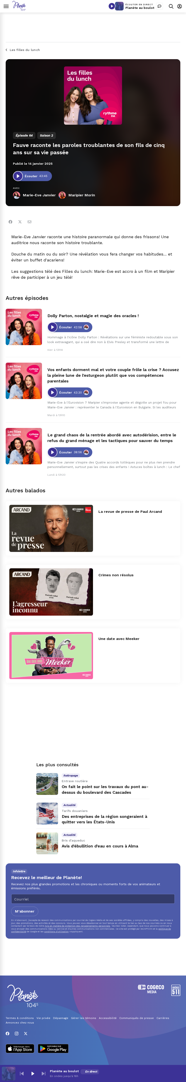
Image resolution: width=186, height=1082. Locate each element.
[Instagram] (16, 1033)
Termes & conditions (20, 1018)
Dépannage (60, 1018)
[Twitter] (20, 222)
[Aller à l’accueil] (19, 9)
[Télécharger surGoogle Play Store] (53, 1049)
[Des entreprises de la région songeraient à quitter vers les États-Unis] (47, 813)
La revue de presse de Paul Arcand (130, 511)
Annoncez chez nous (20, 1022)
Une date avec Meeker (119, 639)
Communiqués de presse (136, 1018)
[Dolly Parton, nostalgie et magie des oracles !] (24, 327)
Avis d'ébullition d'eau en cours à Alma (100, 846)
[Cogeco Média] (151, 992)
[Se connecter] (179, 6)
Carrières (163, 1018)
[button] (21, 1073)
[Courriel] (29, 222)
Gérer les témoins (83, 1018)
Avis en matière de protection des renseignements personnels (77, 926)
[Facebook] (10, 222)
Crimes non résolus (116, 575)
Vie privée (43, 1018)
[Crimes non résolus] (51, 592)
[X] (25, 1033)
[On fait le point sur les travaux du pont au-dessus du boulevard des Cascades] (47, 784)
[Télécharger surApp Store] (20, 1049)
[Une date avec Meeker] (51, 655)
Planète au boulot (139, 8)
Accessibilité (108, 1018)
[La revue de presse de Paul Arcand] (51, 528)
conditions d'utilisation (56, 931)
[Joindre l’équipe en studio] (159, 6)
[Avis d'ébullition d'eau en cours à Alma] (47, 843)
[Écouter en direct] (111, 6)
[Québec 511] (175, 995)
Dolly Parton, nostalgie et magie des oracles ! (93, 315)
